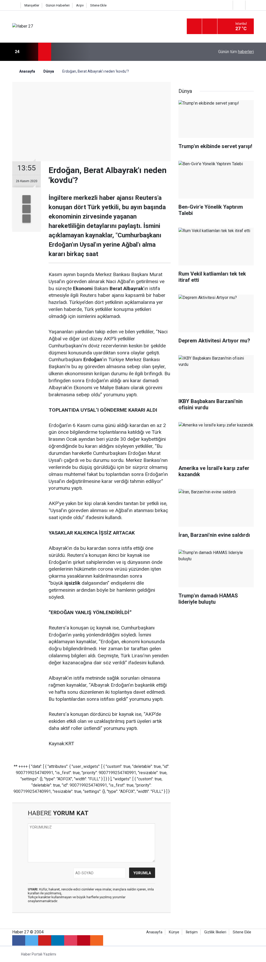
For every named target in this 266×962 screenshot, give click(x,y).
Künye (174, 932)
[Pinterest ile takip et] (83, 940)
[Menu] (194, 26)
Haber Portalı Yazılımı (38, 954)
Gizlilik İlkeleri (215, 932)
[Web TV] (238, 5)
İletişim (192, 932)
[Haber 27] (22, 26)
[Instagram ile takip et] (70, 940)
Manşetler (31, 5)
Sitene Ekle (98, 5)
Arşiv (80, 5)
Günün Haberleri (58, 5)
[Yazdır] (26, 209)
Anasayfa (154, 932)
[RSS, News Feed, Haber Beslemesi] (96, 940)
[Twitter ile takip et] (31, 940)
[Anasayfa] (15, 5)
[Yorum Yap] (26, 218)
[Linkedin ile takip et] (57, 940)
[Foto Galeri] (251, 5)
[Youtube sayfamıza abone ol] (44, 940)
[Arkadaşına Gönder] (26, 199)
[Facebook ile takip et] (18, 940)
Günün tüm (236, 51)
